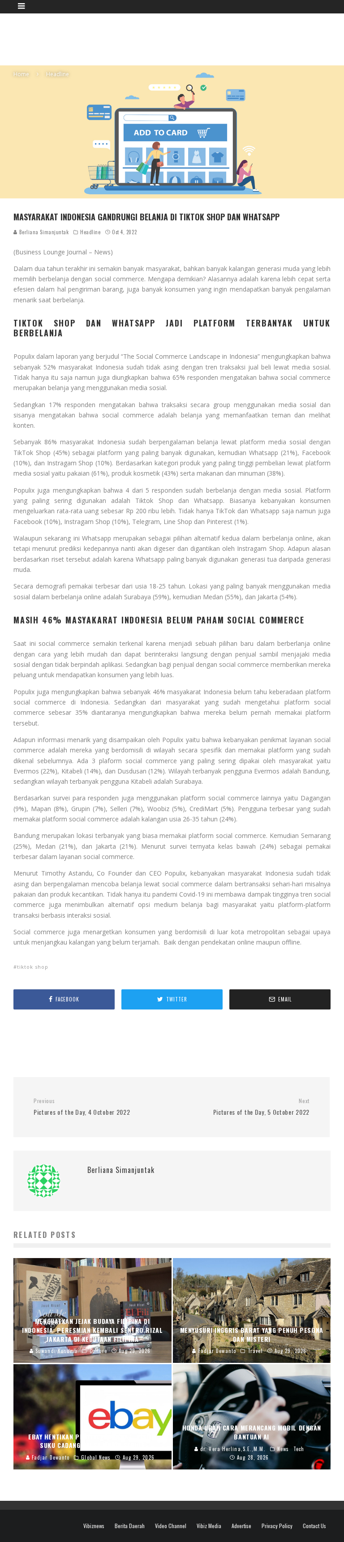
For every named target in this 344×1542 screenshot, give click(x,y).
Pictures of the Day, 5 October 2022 (261, 1107)
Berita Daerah (130, 1526)
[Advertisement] (176, 38)
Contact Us (314, 1526)
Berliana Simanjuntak (43, 232)
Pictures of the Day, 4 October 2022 (82, 1107)
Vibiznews (93, 1526)
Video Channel (170, 1526)
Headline (90, 232)
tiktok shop (32, 966)
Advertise (241, 1526)
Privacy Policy (277, 1526)
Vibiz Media (209, 1526)
